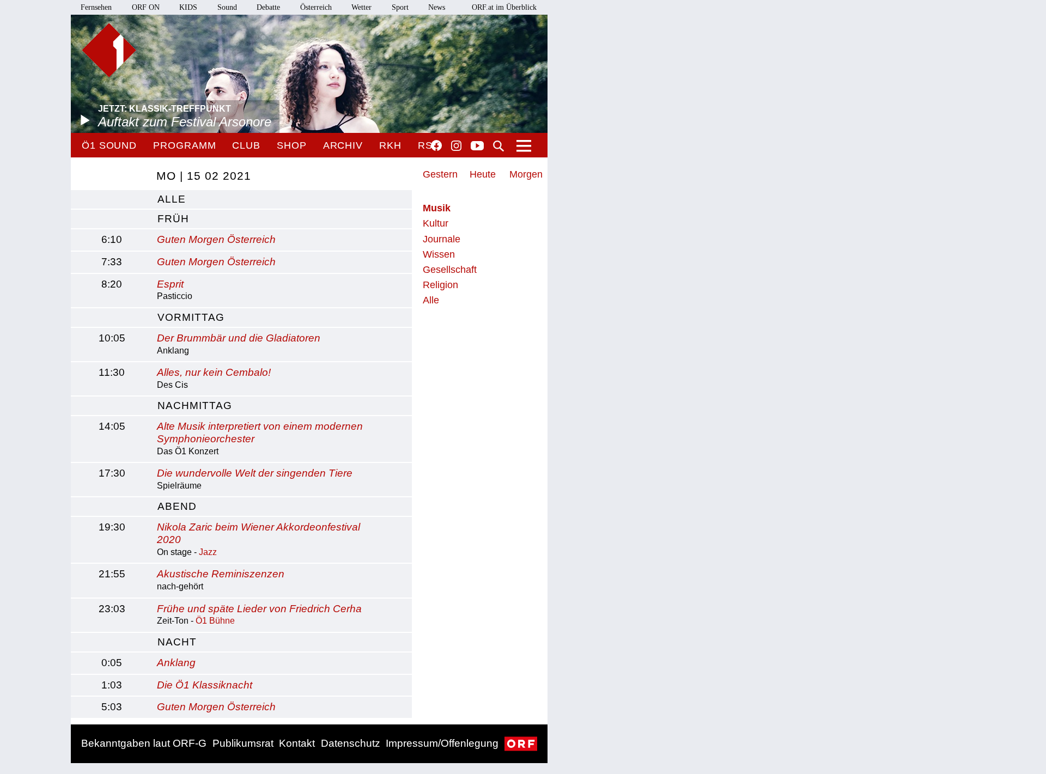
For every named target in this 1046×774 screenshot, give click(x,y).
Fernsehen (96, 7)
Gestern (440, 174)
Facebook (436, 145)
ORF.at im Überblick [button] (504, 7)
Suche (498, 146)
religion (440, 284)
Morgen (526, 174)
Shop (292, 145)
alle (171, 199)
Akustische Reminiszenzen (220, 574)
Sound (227, 7)
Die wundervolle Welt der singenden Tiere (254, 473)
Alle (431, 300)
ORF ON (146, 7)
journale (441, 239)
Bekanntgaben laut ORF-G (143, 743)
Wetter (361, 7)
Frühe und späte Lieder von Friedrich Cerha (259, 608)
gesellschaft (450, 269)
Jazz (208, 552)
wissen (439, 254)
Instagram (456, 146)
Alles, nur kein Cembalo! (214, 372)
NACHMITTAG (194, 405)
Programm (184, 145)
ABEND (177, 506)
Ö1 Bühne (215, 620)
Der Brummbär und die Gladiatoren (238, 338)
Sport (400, 7)
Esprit (170, 284)
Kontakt (297, 743)
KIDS (188, 7)
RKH (390, 145)
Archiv (343, 145)
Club (246, 145)
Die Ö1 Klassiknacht (204, 685)
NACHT (177, 642)
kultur (435, 223)
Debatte (268, 7)
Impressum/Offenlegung (442, 743)
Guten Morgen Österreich (216, 239)
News (436, 7)
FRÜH (173, 218)
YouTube (477, 146)
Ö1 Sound (109, 145)
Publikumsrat (242, 743)
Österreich (316, 7)
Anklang (176, 662)
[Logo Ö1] (109, 50)
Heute (483, 174)
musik (437, 208)
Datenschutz (350, 743)
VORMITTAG (190, 317)
